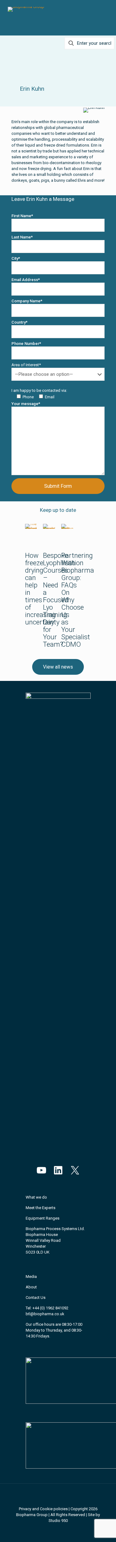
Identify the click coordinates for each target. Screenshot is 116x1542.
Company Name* (26, 301)
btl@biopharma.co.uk (45, 1314)
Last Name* (22, 237)
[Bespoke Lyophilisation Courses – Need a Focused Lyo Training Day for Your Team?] (49, 526)
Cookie (46, 1509)
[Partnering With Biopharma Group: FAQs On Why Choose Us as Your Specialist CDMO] (67, 526)
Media (31, 1276)
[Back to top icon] (58, 1496)
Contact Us (35, 1297)
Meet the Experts (40, 1207)
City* (15, 258)
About (31, 1287)
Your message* (25, 403)
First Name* (22, 215)
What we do (36, 1197)
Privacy (25, 1509)
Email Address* (25, 279)
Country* (19, 322)
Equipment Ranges (42, 1218)
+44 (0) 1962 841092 (50, 1308)
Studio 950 (58, 1520)
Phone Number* (26, 343)
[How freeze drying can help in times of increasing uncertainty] (31, 526)
